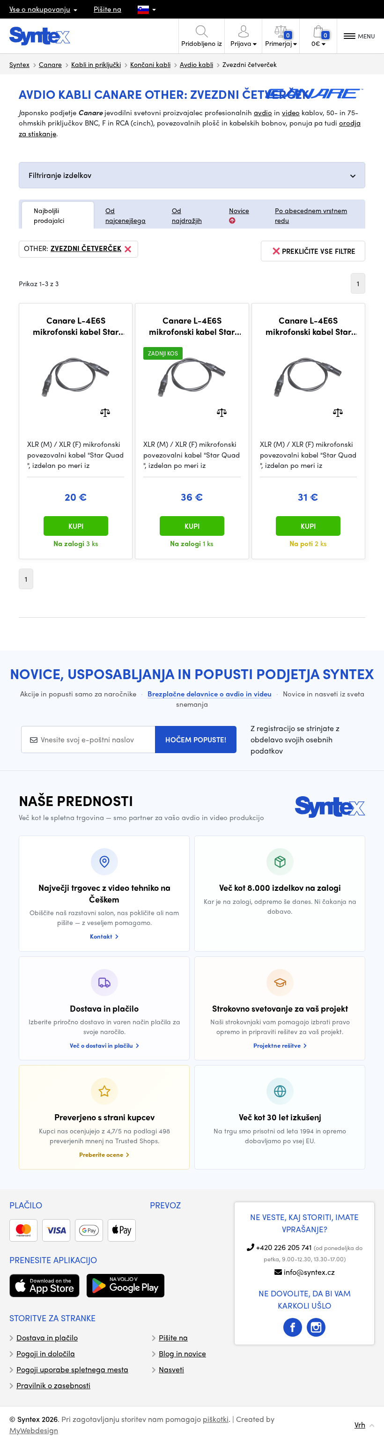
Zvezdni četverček (86, 248)
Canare (50, 64)
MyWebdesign (33, 1430)
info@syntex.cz (309, 1271)
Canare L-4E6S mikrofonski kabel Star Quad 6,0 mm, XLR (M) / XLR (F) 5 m (308, 326)
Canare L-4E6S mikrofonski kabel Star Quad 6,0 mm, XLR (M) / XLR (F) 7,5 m (192, 326)
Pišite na (107, 9)
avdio (263, 112)
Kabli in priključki (96, 64)
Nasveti (171, 1369)
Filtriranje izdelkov (60, 175)
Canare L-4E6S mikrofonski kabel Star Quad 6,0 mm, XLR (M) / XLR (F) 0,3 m (76, 326)
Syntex (19, 64)
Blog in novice (182, 1353)
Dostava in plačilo (47, 1337)
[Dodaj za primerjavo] (105, 412)
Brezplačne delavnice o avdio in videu (210, 693)
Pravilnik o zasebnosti (53, 1385)
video (291, 112)
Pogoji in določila (45, 1353)
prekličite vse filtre (318, 251)
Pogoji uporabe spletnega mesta (72, 1369)
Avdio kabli (196, 64)
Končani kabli (150, 64)
